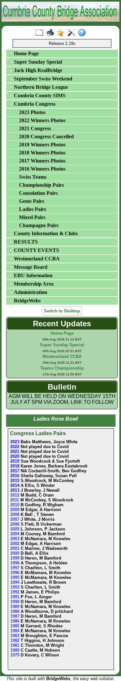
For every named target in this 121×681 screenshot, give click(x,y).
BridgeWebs (27, 300)
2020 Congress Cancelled (46, 136)
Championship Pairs (41, 185)
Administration (30, 292)
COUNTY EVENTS (36, 250)
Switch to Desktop (62, 311)
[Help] (83, 33)
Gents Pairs (31, 201)
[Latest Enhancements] (62, 33)
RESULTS (25, 242)
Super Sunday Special (37, 62)
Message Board (30, 267)
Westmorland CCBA (36, 258)
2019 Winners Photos (42, 144)
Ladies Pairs (32, 209)
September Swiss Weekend (42, 78)
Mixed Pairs (32, 217)
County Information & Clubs (45, 233)
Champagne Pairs (38, 225)
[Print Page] (51, 33)
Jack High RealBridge (37, 70)
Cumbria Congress (34, 104)
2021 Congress (35, 128)
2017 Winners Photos (42, 160)
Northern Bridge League (40, 87)
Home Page (26, 53)
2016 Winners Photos (42, 169)
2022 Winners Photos (42, 120)
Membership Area (33, 284)
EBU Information (33, 275)
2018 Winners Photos (42, 152)
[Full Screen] (40, 33)
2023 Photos (32, 112)
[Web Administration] (72, 33)
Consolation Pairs (38, 193)
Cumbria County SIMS (39, 95)
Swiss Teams (32, 177)
